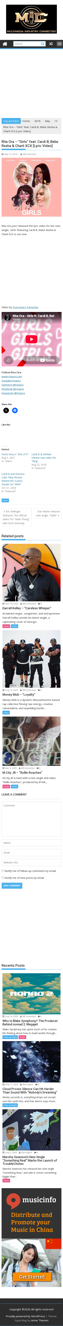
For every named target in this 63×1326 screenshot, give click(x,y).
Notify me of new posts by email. (24, 877)
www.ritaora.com (12, 376)
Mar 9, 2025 (11, 768)
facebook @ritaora (13, 389)
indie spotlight (10, 1037)
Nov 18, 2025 (11, 603)
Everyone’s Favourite (25, 307)
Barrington (27, 1084)
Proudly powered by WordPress (25, 1316)
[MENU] (59, 43)
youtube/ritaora (11, 380)
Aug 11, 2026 (11, 1084)
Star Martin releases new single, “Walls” (48, 513)
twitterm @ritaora (12, 384)
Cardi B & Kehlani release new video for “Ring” (43, 458)
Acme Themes (39, 1320)
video (5, 500)
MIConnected (29, 154)
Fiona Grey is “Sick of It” (15, 454)
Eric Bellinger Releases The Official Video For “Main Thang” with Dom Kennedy (16, 517)
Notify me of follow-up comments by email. (30, 871)
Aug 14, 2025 (11, 690)
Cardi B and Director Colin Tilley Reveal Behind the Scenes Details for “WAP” (13, 479)
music (6, 626)
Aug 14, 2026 (11, 1016)
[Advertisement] (31, 82)
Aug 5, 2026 (11, 1152)
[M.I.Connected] (5, 43)
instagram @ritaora (13, 393)
